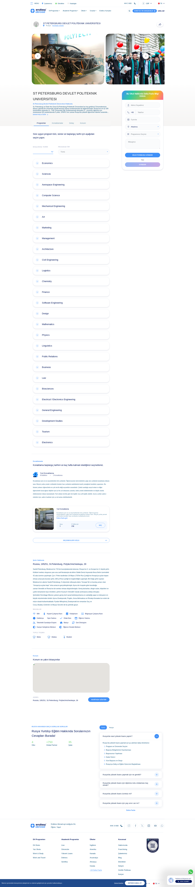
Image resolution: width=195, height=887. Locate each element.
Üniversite (65, 849)
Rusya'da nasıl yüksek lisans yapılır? (117, 736)
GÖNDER (142, 164)
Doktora (64, 858)
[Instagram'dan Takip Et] (129, 825)
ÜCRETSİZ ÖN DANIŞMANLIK (143, 11)
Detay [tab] (71, 123)
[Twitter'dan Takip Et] (142, 825)
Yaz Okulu (37, 849)
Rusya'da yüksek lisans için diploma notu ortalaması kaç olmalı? (125, 784)
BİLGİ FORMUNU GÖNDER (142, 155)
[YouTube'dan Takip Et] (155, 825)
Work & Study (38, 853)
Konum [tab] (83, 123)
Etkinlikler (122, 862)
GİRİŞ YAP (161, 11)
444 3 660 (128, 3)
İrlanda (92, 866)
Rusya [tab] (111, 727)
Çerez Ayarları (118, 883)
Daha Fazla (130, 810)
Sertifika (64, 862)
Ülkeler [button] (83, 11)
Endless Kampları (105, 11)
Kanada (92, 853)
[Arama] (129, 11)
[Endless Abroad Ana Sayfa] (38, 11)
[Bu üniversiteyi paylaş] (160, 24)
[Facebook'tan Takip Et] (135, 825)
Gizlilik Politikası (124, 870)
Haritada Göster (98, 699)
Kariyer (121, 874)
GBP (146, 3)
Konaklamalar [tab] (57, 123)
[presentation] (38, 56)
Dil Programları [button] (53, 11)
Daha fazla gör (39, 114)
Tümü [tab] (103, 727)
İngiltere (93, 845)
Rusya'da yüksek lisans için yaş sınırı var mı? (121, 803)
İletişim (121, 866)
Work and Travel (39, 858)
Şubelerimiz (122, 853)
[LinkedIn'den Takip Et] (148, 825)
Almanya (93, 862)
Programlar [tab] (41, 123)
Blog (120, 858)
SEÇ (100, 525)
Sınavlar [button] (92, 11)
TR (161, 3)
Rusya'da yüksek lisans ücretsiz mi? (117, 794)
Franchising (122, 849)
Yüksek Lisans (67, 853)
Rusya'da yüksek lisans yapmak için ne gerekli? (122, 775)
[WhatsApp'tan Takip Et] (162, 825)
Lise (62, 845)
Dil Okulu (36, 845)
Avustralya (94, 858)
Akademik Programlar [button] (70, 11)
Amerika (93, 849)
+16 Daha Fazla (96, 870)
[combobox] (84, 152)
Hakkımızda (122, 845)
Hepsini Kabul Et (135, 883)
